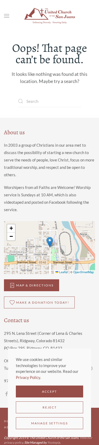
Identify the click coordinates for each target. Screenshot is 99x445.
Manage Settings (49, 423)
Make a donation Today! (42, 302)
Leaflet (63, 272)
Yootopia (53, 442)
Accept (49, 391)
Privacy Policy (28, 377)
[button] (6, 16)
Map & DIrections (35, 285)
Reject (50, 407)
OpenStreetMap (83, 272)
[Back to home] (49, 16)
